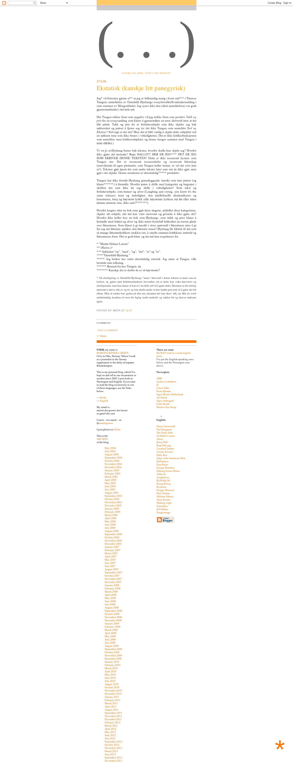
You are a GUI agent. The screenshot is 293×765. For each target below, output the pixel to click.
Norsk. (103, 397)
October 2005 (112, 499)
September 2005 (113, 495)
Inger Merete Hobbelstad (169, 394)
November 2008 (113, 617)
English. (104, 400)
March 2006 (111, 515)
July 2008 (110, 604)
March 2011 (111, 703)
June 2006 (110, 524)
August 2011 (112, 709)
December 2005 (113, 505)
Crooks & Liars (164, 451)
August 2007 (112, 569)
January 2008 (112, 585)
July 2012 (110, 738)
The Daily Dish (164, 432)
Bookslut (161, 486)
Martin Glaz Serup (166, 407)
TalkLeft (161, 474)
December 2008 (113, 620)
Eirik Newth (162, 403)
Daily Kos (161, 454)
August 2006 (112, 530)
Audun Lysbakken (166, 381)
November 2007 (113, 578)
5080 (159, 378)
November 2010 (113, 690)
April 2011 (110, 706)
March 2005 (111, 476)
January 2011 (112, 696)
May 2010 (110, 674)
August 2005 (112, 492)
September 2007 (113, 572)
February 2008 (112, 588)
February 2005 (112, 473)
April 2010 (110, 671)
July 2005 (110, 489)
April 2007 (110, 556)
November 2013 (113, 760)
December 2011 (113, 719)
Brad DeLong (163, 445)
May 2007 (110, 559)
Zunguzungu (163, 512)
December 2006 (113, 543)
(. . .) (146, 39)
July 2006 (110, 527)
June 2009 (110, 639)
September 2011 (113, 712)
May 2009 (110, 636)
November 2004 (113, 463)
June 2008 (110, 601)
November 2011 (113, 716)
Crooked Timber (165, 448)
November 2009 (113, 655)
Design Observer (165, 490)
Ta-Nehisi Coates (165, 435)
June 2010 (110, 677)
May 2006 (110, 521)
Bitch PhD (162, 442)
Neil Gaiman (163, 493)
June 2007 (110, 562)
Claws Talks (162, 387)
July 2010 (110, 680)
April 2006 (110, 518)
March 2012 (111, 725)
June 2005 (110, 486)
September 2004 (113, 457)
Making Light (164, 502)
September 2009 (113, 649)
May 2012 (110, 731)
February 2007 (112, 550)
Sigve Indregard (165, 400)
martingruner (106, 423)
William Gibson (164, 496)
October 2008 (112, 613)
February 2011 (112, 700)
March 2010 (111, 668)
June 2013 (110, 754)
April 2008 (110, 594)
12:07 (129, 310)
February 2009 (112, 626)
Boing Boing (163, 483)
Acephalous (162, 477)
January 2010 (112, 661)
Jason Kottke (163, 499)
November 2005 (113, 502)
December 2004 (113, 467)
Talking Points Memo (168, 470)
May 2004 (110, 448)
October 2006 (112, 537)
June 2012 (110, 735)
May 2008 (110, 597)
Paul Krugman (164, 429)
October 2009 (112, 652)
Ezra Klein (162, 464)
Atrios (159, 439)
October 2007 (112, 575)
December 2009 (113, 658)
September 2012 (113, 741)
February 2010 (112, 664)
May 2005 (110, 483)
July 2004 (110, 451)
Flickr (117, 429)
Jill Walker (162, 509)
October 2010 (112, 687)
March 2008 (111, 591)
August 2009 (112, 645)
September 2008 (113, 610)
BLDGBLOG (163, 480)
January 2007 (112, 546)
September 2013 (113, 757)
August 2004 (112, 454)
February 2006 (112, 511)
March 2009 (111, 629)
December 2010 (113, 693)
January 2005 (112, 470)
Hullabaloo (162, 461)
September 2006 (113, 534)
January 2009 (112, 623)
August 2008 (112, 607)
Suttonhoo (162, 506)
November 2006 (113, 540)
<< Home (101, 335)
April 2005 (110, 479)
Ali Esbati (161, 397)
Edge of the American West (170, 458)
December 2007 (113, 582)
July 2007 (110, 566)
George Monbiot (165, 467)
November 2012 (113, 747)
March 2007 (111, 553)
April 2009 (110, 633)
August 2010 (112, 684)
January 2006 (112, 508)
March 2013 (111, 751)
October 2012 (112, 744)
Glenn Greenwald (165, 426)
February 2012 (112, 722)
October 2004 (112, 460)
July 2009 (110, 642)
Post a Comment (108, 330)
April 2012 (110, 728)
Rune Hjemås (163, 391)
